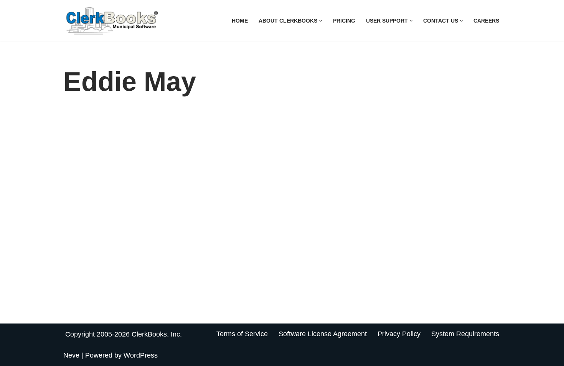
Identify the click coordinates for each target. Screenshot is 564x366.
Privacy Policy (399, 334)
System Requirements (465, 334)
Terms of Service (242, 334)
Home (240, 21)
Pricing (344, 21)
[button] (320, 21)
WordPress (141, 355)
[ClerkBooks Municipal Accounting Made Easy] (113, 20)
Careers (486, 21)
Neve (71, 355)
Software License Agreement (323, 334)
